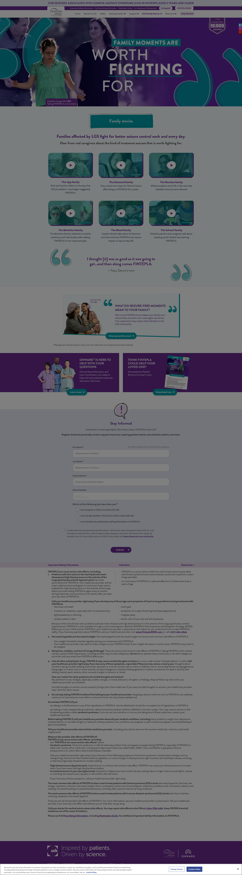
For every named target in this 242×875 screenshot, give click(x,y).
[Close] (238, 869)
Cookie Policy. (91, 872)
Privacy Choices (177, 869)
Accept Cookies (194, 869)
